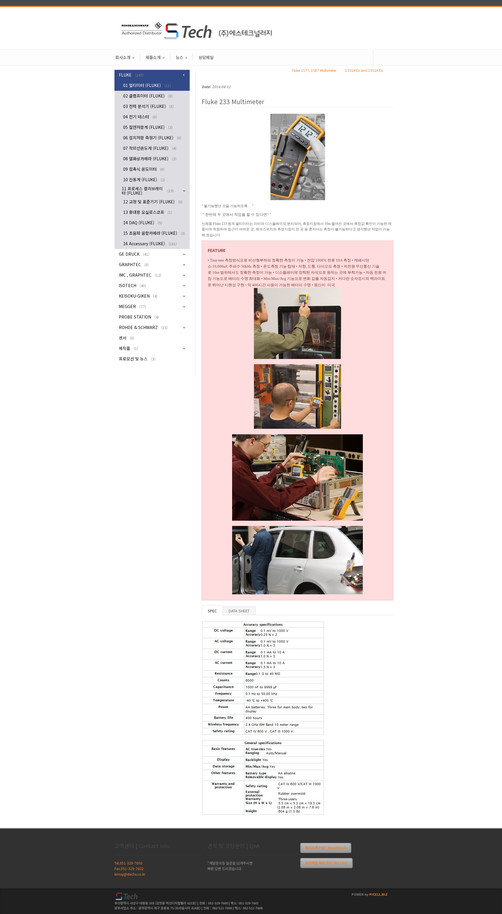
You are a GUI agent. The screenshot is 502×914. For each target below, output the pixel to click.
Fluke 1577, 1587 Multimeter (314, 70)
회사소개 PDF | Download (325, 847)
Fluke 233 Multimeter (233, 101)
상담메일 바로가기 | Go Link (326, 862)
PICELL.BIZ (378, 894)
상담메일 (206, 57)
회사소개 (125, 57)
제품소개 (155, 57)
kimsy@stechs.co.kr (129, 874)
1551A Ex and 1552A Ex (364, 70)
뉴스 (181, 57)
